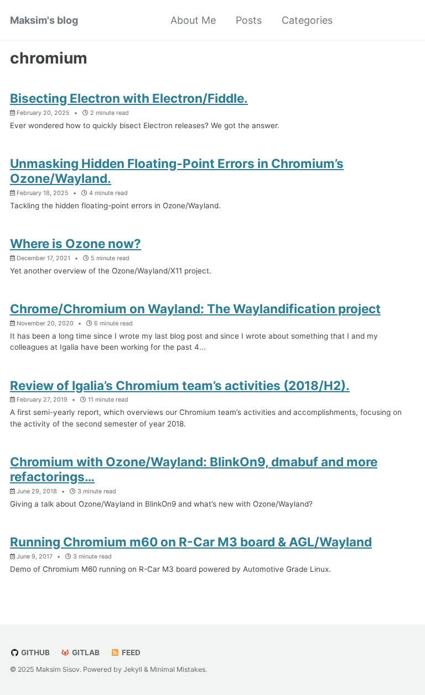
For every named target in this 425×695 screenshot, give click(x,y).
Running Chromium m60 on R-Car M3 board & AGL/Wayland (191, 541)
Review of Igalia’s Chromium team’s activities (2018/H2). (180, 385)
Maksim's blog (44, 20)
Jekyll (132, 669)
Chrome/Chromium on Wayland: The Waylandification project (195, 308)
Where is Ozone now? (75, 243)
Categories (307, 20)
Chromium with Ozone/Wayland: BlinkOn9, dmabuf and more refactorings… (193, 469)
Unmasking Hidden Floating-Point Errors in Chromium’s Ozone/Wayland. (177, 171)
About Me (193, 20)
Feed (130, 652)
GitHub (34, 652)
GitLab (85, 652)
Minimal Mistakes (177, 669)
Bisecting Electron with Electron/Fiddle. (129, 98)
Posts (249, 20)
